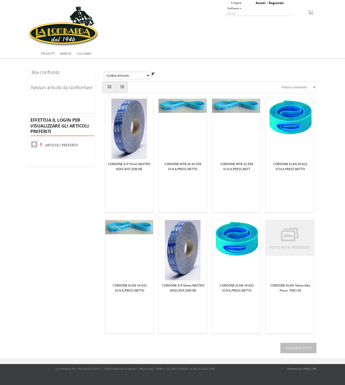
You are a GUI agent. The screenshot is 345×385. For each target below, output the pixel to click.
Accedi (260, 3)
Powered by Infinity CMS (301, 368)
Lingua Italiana (234, 5)
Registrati (276, 3)
